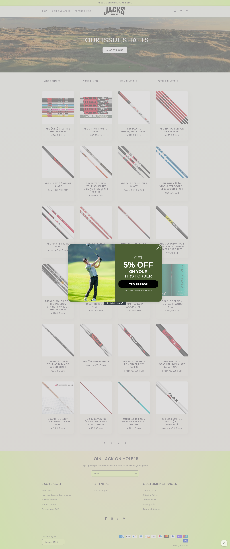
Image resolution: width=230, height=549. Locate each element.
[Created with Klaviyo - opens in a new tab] (115, 303)
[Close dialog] (158, 247)
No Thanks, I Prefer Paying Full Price (138, 290)
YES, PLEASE (138, 284)
